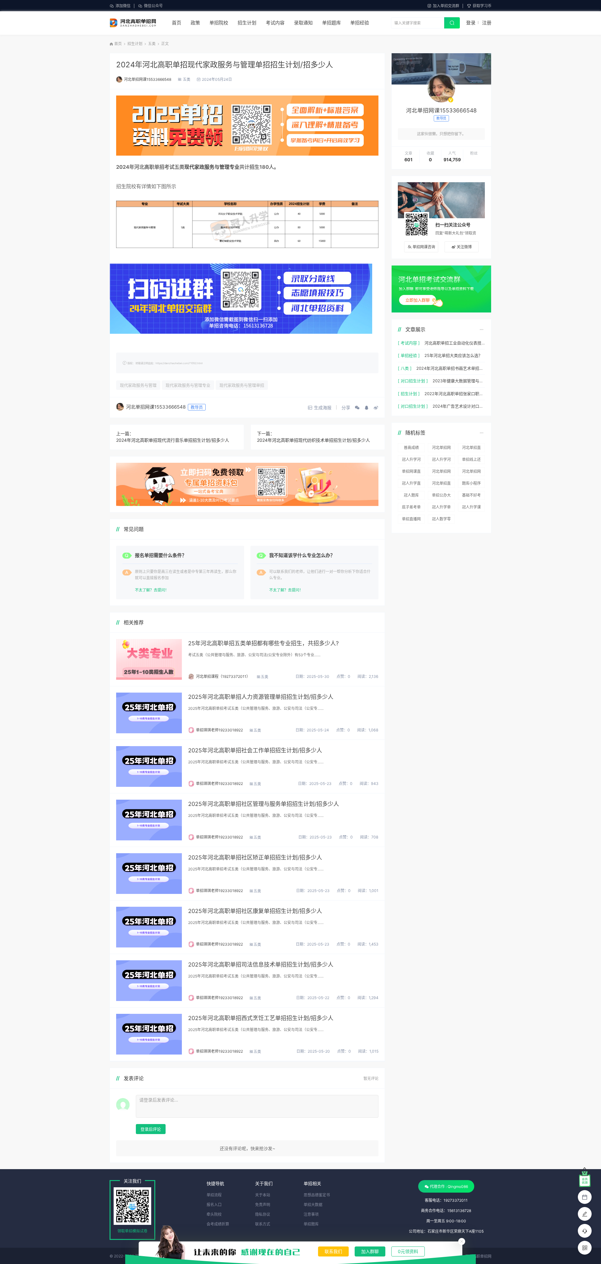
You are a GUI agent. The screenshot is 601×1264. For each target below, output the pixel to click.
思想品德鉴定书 (317, 1195)
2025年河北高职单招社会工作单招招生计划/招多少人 (255, 750)
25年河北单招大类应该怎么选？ (453, 355)
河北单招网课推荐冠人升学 (441, 472)
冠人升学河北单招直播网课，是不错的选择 (411, 460)
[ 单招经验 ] (409, 355)
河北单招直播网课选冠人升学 (471, 448)
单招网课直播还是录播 (411, 472)
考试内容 (275, 23)
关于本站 (262, 1195)
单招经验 (359, 23)
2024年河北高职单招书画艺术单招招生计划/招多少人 (450, 368)
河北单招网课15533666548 (147, 79)
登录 (470, 23)
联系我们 (333, 1251)
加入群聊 (370, 1251)
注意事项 (311, 1214)
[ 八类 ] (405, 368)
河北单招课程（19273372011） (223, 676)
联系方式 (262, 1224)
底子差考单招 (411, 508)
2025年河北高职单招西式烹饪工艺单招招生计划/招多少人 (260, 1018)
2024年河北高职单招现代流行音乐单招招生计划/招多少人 (172, 440)
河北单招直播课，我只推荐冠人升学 (441, 484)
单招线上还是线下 (471, 460)
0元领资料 (408, 1251)
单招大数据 (313, 1204)
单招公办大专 (441, 496)
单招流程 (214, 1195)
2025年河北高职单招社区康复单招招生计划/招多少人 (255, 911)
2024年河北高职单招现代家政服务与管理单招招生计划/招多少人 (224, 64)
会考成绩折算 (218, 1224)
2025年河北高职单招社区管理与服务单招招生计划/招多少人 (263, 804)
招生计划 (247, 23)
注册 (486, 23)
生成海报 (323, 407)
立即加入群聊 (417, 299)
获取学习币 (482, 5)
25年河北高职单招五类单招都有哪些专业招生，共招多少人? (263, 643)
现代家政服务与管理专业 (211, 167)
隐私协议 (262, 1214)
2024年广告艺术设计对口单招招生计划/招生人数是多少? (459, 406)
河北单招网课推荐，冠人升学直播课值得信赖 (471, 472)
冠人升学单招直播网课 (441, 508)
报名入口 (214, 1204)
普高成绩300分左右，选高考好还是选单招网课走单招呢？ (411, 448)
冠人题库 (411, 495)
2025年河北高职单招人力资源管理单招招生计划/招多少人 (260, 697)
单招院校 (218, 23)
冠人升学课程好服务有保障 (471, 508)
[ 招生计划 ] (409, 393)
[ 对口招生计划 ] (413, 380)
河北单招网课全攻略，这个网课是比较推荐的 (441, 448)
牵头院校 (214, 1214)
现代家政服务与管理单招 (241, 385)
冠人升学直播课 (411, 484)
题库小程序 (471, 483)
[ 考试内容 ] (409, 342)
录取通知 (303, 23)
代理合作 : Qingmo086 (449, 1186)
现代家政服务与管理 (138, 385)
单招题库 (331, 23)
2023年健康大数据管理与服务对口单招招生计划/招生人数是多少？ (459, 380)
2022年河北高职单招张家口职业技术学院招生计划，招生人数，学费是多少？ (454, 393)
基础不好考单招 (471, 496)
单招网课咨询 (424, 247)
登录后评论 (151, 1129)
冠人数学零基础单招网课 (441, 520)
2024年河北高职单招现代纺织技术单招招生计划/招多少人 (313, 440)
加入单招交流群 (446, 5)
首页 (176, 23)
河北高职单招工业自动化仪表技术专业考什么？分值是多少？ (454, 342)
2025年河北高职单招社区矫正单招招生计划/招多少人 (255, 857)
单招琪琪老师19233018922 (219, 730)
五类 (152, 43)
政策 (195, 23)
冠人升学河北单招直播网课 (441, 460)
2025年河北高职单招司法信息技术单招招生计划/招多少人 (260, 964)
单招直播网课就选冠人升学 (411, 520)
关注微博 (464, 247)
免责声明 (262, 1204)
